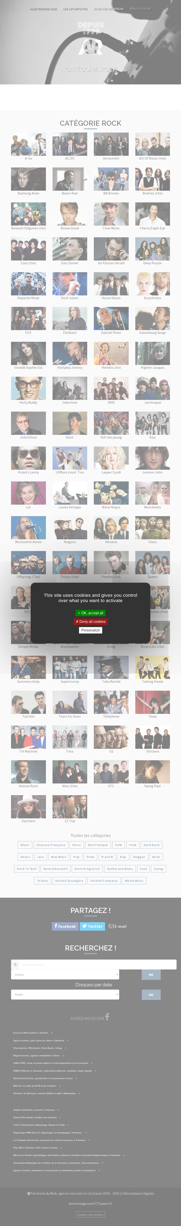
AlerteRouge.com (43, 9)
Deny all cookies (92, 621)
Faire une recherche (109, 9)
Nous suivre (141, 9)
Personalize (90, 630)
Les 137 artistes (75, 9)
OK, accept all (92, 613)
